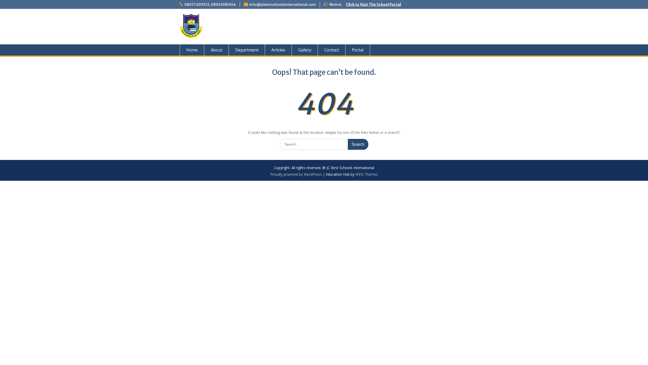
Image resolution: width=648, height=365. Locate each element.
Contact (331, 50)
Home (192, 50)
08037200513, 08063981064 (210, 4)
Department (246, 50)
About (216, 50)
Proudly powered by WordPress (296, 174)
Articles (278, 50)
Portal (357, 50)
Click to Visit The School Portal (373, 4)
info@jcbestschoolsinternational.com (282, 4)
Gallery (304, 50)
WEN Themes (366, 174)
